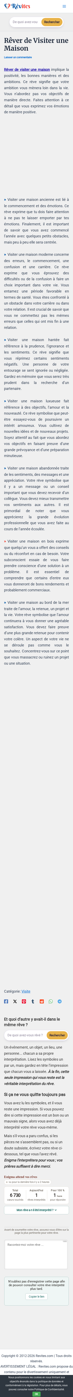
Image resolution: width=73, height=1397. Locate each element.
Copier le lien (36, 1296)
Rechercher (52, 22)
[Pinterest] (24, 1001)
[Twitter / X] (15, 1001)
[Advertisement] (36, 158)
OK (36, 1394)
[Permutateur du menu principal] (64, 6)
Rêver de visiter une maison (27, 69)
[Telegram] (60, 1001)
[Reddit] (42, 1001)
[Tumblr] (33, 1001)
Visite (25, 991)
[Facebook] (6, 1001)
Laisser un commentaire (18, 57)
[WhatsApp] (51, 1001)
